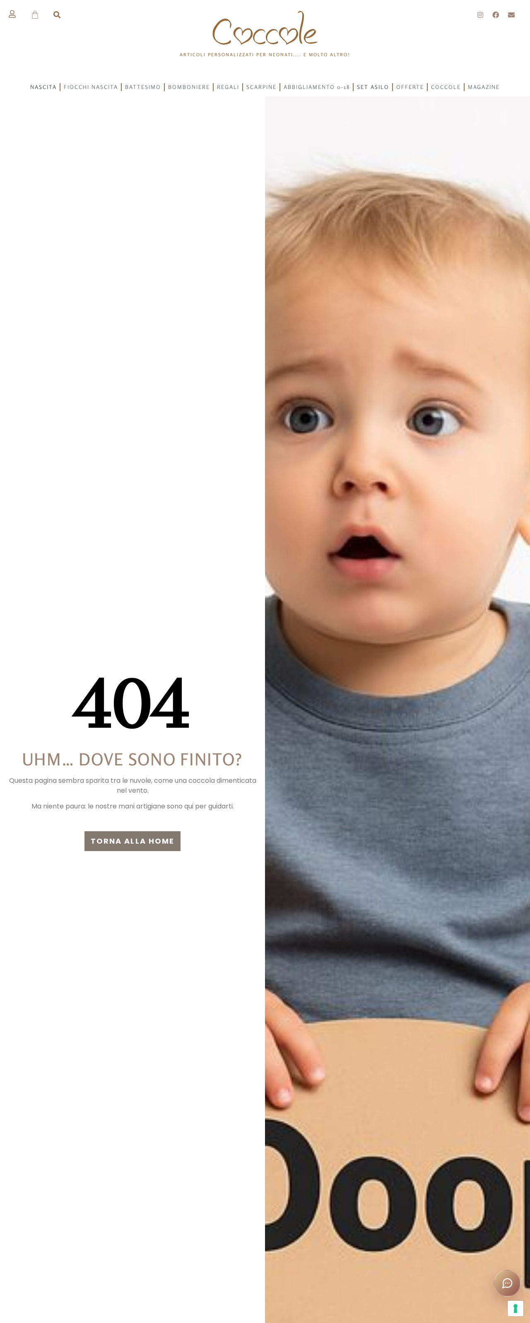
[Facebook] (496, 15)
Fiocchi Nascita (91, 87)
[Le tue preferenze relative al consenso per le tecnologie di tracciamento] (515, 1308)
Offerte (410, 87)
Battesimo (143, 87)
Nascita (43, 87)
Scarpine (261, 87)
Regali (228, 87)
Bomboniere (189, 87)
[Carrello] (35, 14)
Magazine (484, 87)
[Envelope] (511, 15)
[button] (57, 14)
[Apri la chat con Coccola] (507, 1283)
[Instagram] (480, 15)
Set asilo (373, 87)
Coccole (446, 87)
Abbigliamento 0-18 (317, 87)
